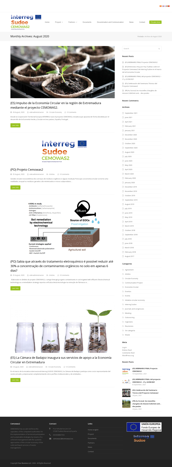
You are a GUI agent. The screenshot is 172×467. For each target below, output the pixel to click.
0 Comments (71, 112)
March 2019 (129, 226)
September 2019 (131, 200)
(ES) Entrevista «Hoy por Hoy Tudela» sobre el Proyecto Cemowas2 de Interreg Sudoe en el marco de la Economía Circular (141, 69)
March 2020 (129, 174)
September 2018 (131, 234)
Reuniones (129, 326)
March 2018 (129, 247)
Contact (91, 451)
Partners (91, 443)
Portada (140, 36)
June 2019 (128, 213)
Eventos (128, 291)
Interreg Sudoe (130, 304)
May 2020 (128, 165)
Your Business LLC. (25, 463)
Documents (92, 438)
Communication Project (134, 283)
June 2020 (128, 161)
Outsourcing (129, 317)
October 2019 (130, 195)
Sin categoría (130, 330)
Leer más (15, 125)
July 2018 (128, 239)
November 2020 (131, 139)
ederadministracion (36, 112)
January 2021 (130, 130)
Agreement (129, 270)
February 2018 (130, 252)
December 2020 (131, 135)
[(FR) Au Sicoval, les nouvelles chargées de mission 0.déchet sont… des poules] (126, 404)
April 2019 (128, 221)
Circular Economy (55, 112)
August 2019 (129, 204)
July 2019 (128, 208)
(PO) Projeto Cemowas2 (26, 169)
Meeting (128, 313)
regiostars (129, 322)
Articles (52, 174)
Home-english (93, 430)
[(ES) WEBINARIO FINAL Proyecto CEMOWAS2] (126, 371)
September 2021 (131, 113)
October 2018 (130, 230)
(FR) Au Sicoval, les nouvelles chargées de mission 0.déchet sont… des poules (146, 404)
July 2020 (128, 156)
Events (127, 296)
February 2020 (130, 178)
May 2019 (128, 217)
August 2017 (129, 256)
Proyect (91, 434)
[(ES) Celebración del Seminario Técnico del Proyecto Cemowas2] (126, 393)
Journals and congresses (134, 309)
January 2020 (130, 182)
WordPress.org (128, 355)
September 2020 (131, 148)
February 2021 (130, 126)
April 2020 (128, 169)
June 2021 (128, 117)
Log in (124, 347)
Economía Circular (132, 287)
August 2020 (129, 152)
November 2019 (131, 191)
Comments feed (128, 353)
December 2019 (131, 187)
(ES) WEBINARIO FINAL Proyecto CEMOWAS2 (141, 62)
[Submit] (159, 48)
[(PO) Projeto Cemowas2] (62, 163)
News (90, 447)
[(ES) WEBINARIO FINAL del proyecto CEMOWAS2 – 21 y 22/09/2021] (126, 382)
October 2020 (130, 143)
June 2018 (128, 243)
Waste (127, 335)
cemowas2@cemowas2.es (63, 439)
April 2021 (128, 122)
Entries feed (127, 350)
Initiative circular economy (135, 300)
